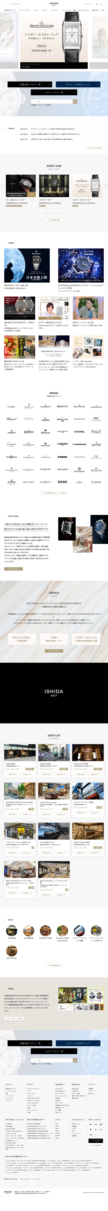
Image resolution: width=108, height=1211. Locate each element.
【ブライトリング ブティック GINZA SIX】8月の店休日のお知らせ (53, 129)
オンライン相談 (76, 1093)
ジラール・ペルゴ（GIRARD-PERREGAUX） (40, 1165)
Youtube (91, 1124)
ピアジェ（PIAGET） (56, 1165)
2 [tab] (48, 70)
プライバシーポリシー (25, 1179)
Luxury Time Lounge (11, 1133)
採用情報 (74, 1136)
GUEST (57, 1138)
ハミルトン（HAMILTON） (83, 1170)
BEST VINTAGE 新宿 (10, 1143)
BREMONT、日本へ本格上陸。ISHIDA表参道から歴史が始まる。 (52, 139)
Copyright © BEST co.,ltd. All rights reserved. (93, 1192)
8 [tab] (57, 70)
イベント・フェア (66, 10)
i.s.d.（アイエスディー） (32, 1110)
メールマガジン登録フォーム (96, 1140)
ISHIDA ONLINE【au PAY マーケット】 (36, 1128)
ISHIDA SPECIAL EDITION (33, 1098)
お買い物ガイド (60, 1084)
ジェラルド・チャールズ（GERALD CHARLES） (16, 1170)
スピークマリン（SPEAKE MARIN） (53, 1168)
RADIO (57, 1131)
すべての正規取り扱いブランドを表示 (54, 493)
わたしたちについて (83, 10)
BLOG (96, 1124)
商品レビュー (92, 1093)
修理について (58, 1112)
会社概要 (74, 1126)
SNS (103, 10)
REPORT (57, 1136)
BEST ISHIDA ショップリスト (15, 1120)
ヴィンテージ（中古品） (44, 105)
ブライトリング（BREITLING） (55, 1163)
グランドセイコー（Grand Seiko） (14, 1168)
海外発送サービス (59, 1107)
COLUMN (57, 1133)
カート (97, 4)
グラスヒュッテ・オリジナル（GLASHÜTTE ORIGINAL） (75, 1165)
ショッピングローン (60, 1093)
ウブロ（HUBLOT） (94, 1163)
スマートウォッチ (31, 1093)
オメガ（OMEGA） (42, 1163)
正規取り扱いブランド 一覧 (29, 84)
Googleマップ (27, 774)
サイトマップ (36, 1179)
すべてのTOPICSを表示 (94, 148)
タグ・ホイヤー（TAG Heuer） (22, 1165)
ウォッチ (29, 1091)
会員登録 (91, 1088)
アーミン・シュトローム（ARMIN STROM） (33, 1168)
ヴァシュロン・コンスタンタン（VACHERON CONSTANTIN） (31, 1160)
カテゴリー (45, 10)
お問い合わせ (95, 10)
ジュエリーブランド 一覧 (54, 92)
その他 (28, 1112)
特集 (74, 10)
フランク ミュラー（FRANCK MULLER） (27, 1163)
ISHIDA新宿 (8, 1124)
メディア (58, 1120)
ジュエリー (36, 10)
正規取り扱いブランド (10, 10)
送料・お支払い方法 (60, 1091)
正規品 (34, 105)
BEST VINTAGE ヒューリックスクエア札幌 (15, 1148)
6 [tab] (54, 70)
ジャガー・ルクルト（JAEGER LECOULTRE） (81, 1160)
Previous (12, 38)
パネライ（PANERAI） (68, 1163)
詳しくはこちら (54, 651)
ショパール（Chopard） (11, 1163)
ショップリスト (55, 10)
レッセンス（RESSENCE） (68, 1168)
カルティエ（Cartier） (10, 1160)
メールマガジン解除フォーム (96, 1145)
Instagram (101, 1124)
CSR (73, 1131)
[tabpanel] (21, 192)
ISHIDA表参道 (9, 1126)
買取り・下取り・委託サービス (79, 1096)
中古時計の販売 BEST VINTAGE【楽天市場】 (37, 1131)
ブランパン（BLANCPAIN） (63, 1160)
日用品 (28, 1107)
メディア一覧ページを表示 (14, 1018)
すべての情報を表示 (54, 220)
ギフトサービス (59, 1103)
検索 (101, 4)
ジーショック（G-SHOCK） (12, 1172)
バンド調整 (58, 1110)
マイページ (87, 4)
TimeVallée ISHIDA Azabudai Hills (14, 1131)
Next (94, 38)
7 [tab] (56, 70)
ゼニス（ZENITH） (10, 1165)
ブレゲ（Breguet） (51, 1160)
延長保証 (57, 1098)
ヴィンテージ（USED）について (78, 84)
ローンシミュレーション (61, 1096)
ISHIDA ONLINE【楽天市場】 (33, 1124)
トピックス (8, 1100)
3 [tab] (50, 70)
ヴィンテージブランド (25, 10)
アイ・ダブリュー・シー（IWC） (82, 1163)
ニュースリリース (76, 1133)
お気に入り (93, 4)
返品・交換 (57, 1100)
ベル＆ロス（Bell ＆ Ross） (48, 1170)
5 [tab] (53, 70)
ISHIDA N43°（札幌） (10, 1128)
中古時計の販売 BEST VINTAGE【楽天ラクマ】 (38, 1136)
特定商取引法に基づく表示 (10, 1179)
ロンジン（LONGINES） (81, 1168)
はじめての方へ (13, 569)
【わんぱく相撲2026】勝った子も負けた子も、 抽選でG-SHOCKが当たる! (55, 134)
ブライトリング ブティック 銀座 (13, 1136)
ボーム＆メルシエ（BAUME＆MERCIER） (66, 1170)
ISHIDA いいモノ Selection (33, 1100)
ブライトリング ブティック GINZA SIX (15, 1138)
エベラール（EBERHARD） (35, 1170)
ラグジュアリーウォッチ (33, 1088)
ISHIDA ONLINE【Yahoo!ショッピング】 (36, 1126)
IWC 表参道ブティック (11, 1140)
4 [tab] (51, 70)
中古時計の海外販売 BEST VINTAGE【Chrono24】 (39, 1138)
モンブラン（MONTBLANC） (94, 1168)
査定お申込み (75, 1098)
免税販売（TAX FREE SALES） (62, 1105)
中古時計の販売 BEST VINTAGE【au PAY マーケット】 (40, 1133)
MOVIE (57, 1128)
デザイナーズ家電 (31, 1105)
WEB (56, 1124)
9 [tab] (59, 70)
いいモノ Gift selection (33, 1103)
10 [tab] (60, 70)
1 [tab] (47, 70)
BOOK (56, 1126)
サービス (74, 1128)
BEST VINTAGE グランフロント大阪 (14, 1145)
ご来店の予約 (75, 1091)
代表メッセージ (76, 1124)
